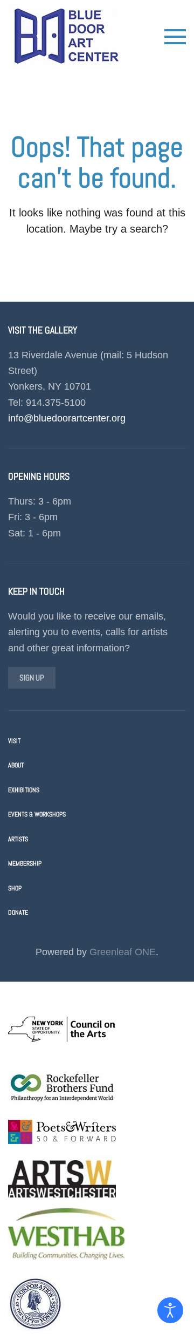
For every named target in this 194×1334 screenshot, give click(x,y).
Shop (15, 888)
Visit (14, 741)
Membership (24, 863)
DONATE (18, 912)
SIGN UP (31, 677)
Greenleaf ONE (122, 952)
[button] (175, 36)
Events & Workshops (37, 814)
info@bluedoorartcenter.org (67, 418)
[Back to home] (66, 36)
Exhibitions (23, 790)
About (16, 765)
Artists (18, 839)
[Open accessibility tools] (170, 1310)
